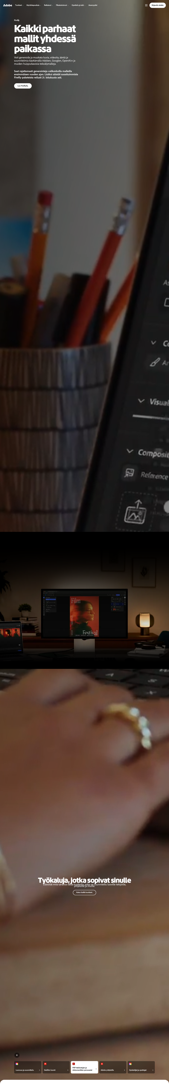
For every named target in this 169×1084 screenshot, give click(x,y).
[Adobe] (7, 5)
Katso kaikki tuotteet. (84, 892)
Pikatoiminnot (61, 5)
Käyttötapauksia (33, 5)
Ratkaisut (47, 5)
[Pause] (17, 1055)
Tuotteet (18, 5)
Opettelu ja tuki (78, 5)
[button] (146, 5)
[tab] (27, 1067)
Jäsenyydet (92, 5)
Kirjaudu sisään (158, 5)
